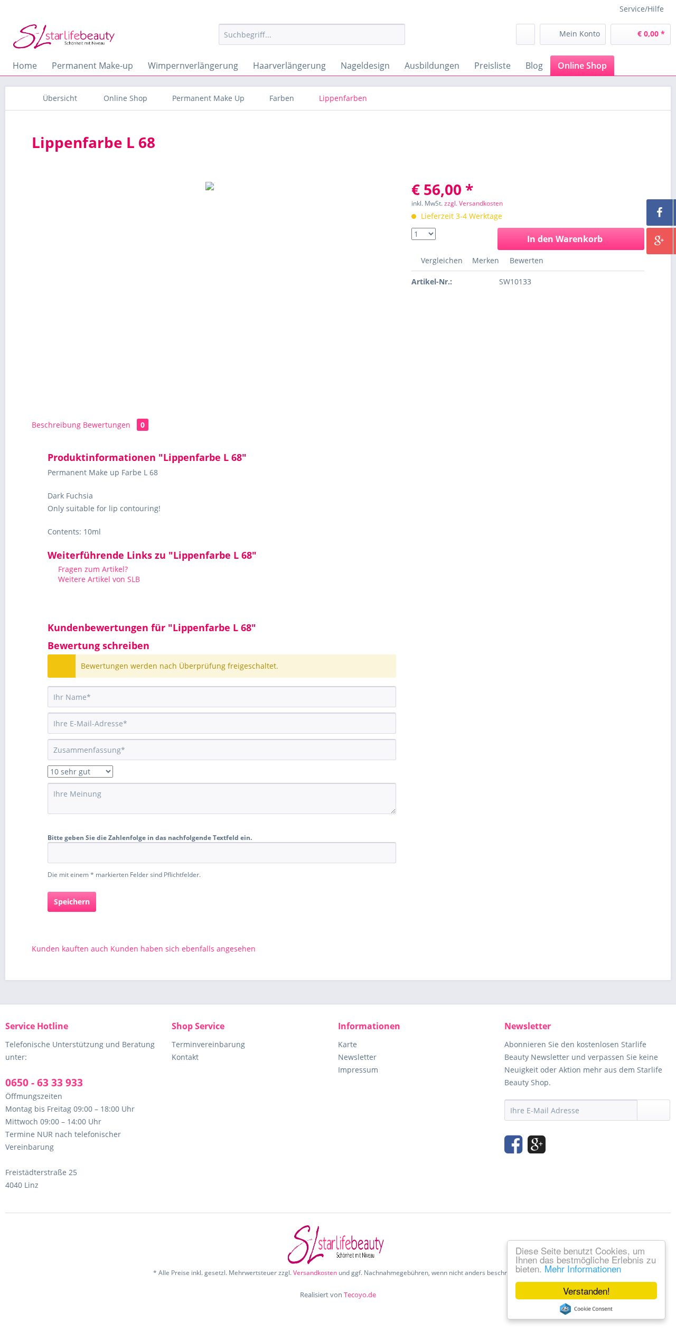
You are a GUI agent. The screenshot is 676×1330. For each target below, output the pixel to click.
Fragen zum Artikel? (92, 569)
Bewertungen (114, 425)
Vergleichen (441, 260)
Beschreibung (56, 425)
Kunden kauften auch (70, 949)
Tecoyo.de (360, 1294)
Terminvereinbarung (208, 1044)
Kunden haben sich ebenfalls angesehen (183, 949)
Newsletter (357, 1057)
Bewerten (525, 260)
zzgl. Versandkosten (473, 203)
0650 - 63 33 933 (44, 1082)
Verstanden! (586, 1290)
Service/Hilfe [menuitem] (641, 9)
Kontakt (185, 1057)
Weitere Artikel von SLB (98, 579)
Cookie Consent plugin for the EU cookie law (586, 1309)
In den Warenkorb (565, 239)
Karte (347, 1044)
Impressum (358, 1070)
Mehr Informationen (582, 1268)
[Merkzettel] (525, 34)
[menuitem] (312, 34)
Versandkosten (315, 1272)
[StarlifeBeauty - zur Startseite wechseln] (66, 37)
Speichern (72, 902)
